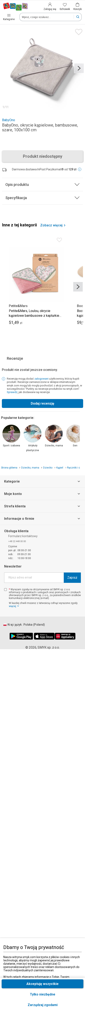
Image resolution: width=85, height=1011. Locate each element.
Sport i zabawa (11, 445)
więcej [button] (12, 606)
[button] (42, 1004)
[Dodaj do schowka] (77, 30)
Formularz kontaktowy (23, 536)
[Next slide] (79, 68)
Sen (75, 445)
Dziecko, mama (54, 445)
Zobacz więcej (51, 225)
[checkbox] (5, 589)
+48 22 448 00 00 (17, 541)
